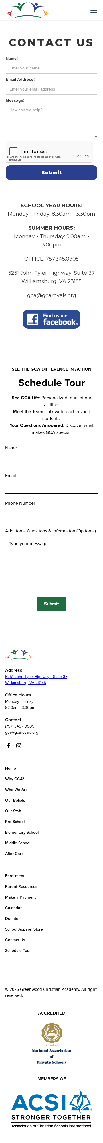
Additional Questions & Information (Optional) (50, 531)
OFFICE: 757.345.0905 (51, 259)
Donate (11, 919)
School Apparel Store (24, 929)
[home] (28, 10)
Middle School (17, 843)
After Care (14, 854)
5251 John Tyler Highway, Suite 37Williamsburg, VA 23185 (51, 277)
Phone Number (20, 503)
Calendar (13, 908)
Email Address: (20, 79)
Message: (15, 100)
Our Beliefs (15, 800)
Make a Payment (20, 897)
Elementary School (22, 832)
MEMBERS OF (51, 1079)
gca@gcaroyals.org (51, 295)
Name (11, 448)
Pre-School (15, 822)
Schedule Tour (18, 951)
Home (10, 768)
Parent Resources (21, 887)
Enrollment (14, 876)
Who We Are (16, 790)
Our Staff (13, 811)
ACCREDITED (51, 1013)
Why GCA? (14, 779)
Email (10, 476)
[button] (92, 10)
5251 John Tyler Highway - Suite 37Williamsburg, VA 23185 (36, 680)
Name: (12, 58)
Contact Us (15, 940)
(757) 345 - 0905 (19, 726)
